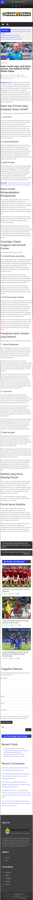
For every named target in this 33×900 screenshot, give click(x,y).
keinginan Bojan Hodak (14, 77)
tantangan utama (8, 78)
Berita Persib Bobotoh (6, 57)
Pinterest (7, 881)
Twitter (7, 875)
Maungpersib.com (6, 82)
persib (2, 78)
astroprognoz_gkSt (7, 801)
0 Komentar (22, 75)
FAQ (6, 860)
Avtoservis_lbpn (6, 782)
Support (7, 857)
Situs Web (3, 709)
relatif (11, 302)
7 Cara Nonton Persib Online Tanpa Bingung (16, 750)
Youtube (7, 884)
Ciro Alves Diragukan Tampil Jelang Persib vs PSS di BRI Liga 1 (16, 553)
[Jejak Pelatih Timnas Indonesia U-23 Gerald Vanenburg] (16, 576)
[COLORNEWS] (17, 831)
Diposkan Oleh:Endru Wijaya (8, 75)
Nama (3, 696)
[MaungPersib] (3, 24)
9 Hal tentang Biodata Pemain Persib (21, 29)
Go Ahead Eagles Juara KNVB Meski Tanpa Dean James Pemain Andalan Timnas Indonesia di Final (16, 545)
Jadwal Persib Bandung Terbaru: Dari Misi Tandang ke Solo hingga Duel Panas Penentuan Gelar (15, 654)
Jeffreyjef (4, 774)
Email (3, 703)
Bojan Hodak (5, 77)
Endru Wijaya (14, 593)
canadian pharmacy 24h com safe (12, 790)
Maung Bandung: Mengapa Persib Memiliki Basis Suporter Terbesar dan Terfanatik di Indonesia (15, 776)
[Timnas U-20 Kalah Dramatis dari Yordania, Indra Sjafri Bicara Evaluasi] (16, 607)
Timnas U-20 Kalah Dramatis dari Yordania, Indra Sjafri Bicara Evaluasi (15, 622)
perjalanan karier (24, 77)
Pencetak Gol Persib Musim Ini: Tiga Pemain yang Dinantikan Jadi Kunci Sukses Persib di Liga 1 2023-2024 (16, 795)
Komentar (4, 678)
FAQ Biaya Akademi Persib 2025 (10, 35)
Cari (3, 727)
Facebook (8, 872)
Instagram (8, 878)
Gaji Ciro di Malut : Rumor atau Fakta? (11, 39)
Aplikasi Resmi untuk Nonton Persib (11, 37)
